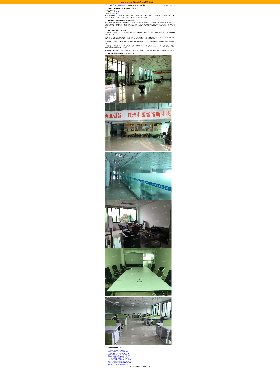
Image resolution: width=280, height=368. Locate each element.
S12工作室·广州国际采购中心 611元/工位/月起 (119, 359)
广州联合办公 (108, 5)
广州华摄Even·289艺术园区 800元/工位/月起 (119, 353)
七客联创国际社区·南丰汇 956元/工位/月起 (119, 355)
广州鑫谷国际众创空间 (119, 5)
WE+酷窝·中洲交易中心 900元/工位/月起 (118, 356)
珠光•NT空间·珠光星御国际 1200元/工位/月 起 (119, 362)
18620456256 (156, 2)
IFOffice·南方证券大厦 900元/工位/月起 (118, 364)
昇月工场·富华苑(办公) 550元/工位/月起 (118, 352)
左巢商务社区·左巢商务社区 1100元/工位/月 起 (120, 361)
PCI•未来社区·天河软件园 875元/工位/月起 (119, 358)
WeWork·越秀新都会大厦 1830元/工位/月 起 (119, 350)
